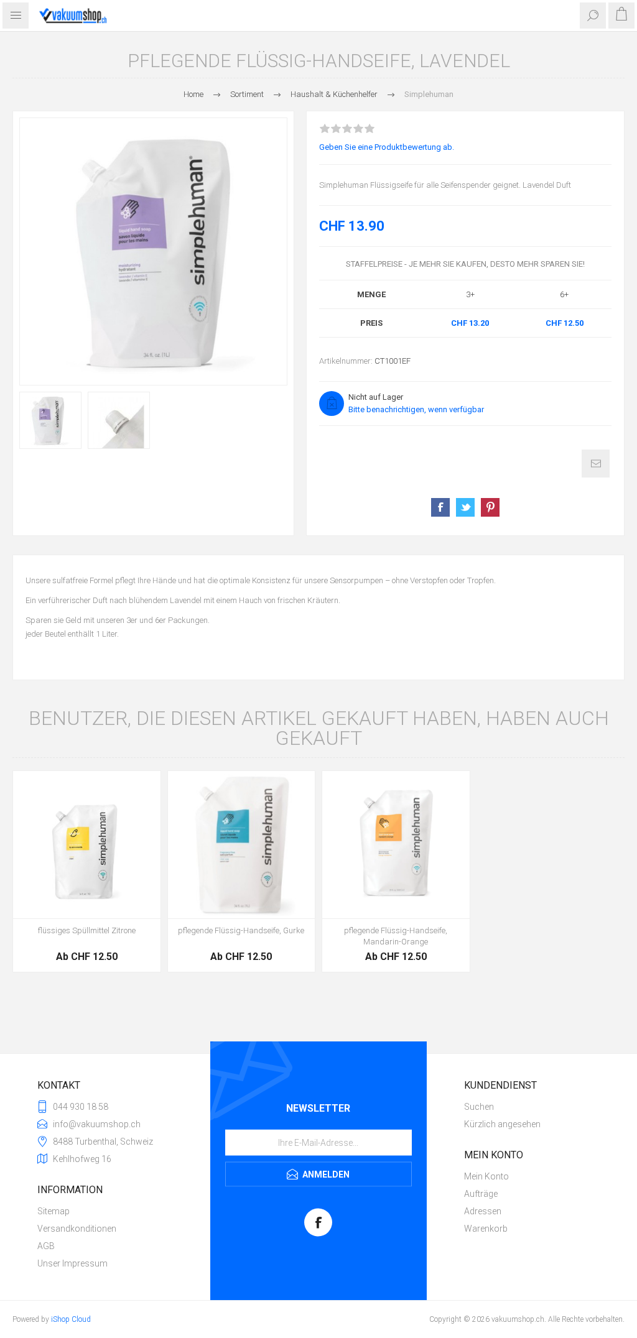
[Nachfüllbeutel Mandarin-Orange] (396, 844)
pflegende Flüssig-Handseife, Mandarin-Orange (395, 936)
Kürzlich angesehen (502, 1124)
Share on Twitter (465, 507)
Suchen (479, 1107)
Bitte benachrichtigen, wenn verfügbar (416, 409)
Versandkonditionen (76, 1229)
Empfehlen (596, 464)
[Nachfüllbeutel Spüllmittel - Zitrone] (86, 844)
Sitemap (53, 1211)
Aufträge (481, 1194)
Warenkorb (486, 1229)
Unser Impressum (72, 1263)
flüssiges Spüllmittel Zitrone (87, 930)
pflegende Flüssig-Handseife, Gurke (241, 930)
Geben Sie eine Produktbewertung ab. (386, 147)
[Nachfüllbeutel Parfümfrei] (241, 844)
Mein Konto (486, 1176)
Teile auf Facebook (440, 507)
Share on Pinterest (490, 507)
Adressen (482, 1211)
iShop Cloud (71, 1319)
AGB (46, 1246)
